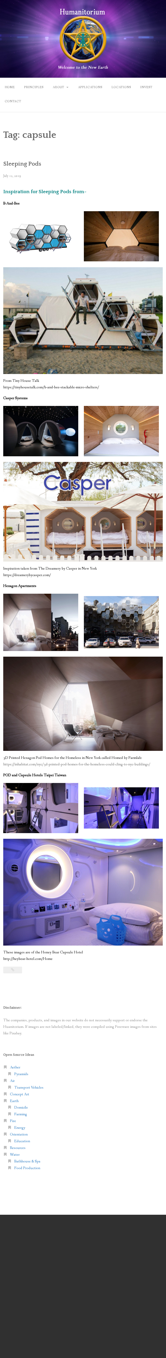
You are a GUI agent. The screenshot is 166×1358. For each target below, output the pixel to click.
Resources (18, 1147)
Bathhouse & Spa (27, 1161)
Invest (146, 87)
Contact (13, 101)
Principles (33, 87)
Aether (15, 1067)
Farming (20, 1114)
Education (22, 1141)
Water (15, 1154)
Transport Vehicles (28, 1087)
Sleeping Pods (22, 164)
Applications (90, 87)
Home (10, 87)
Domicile (21, 1107)
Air (12, 1080)
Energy (19, 1127)
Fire (13, 1121)
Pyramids (21, 1074)
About (58, 87)
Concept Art (19, 1094)
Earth (14, 1101)
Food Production (27, 1168)
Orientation (19, 1134)
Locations (121, 87)
